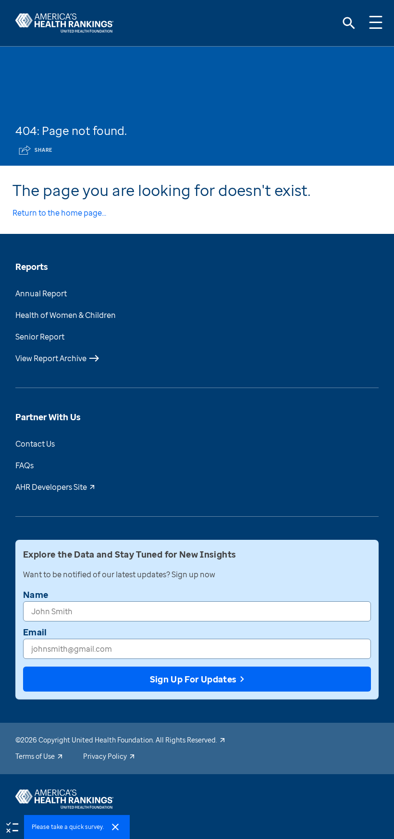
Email (35, 632)
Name (35, 594)
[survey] (12, 826)
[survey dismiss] (115, 827)
